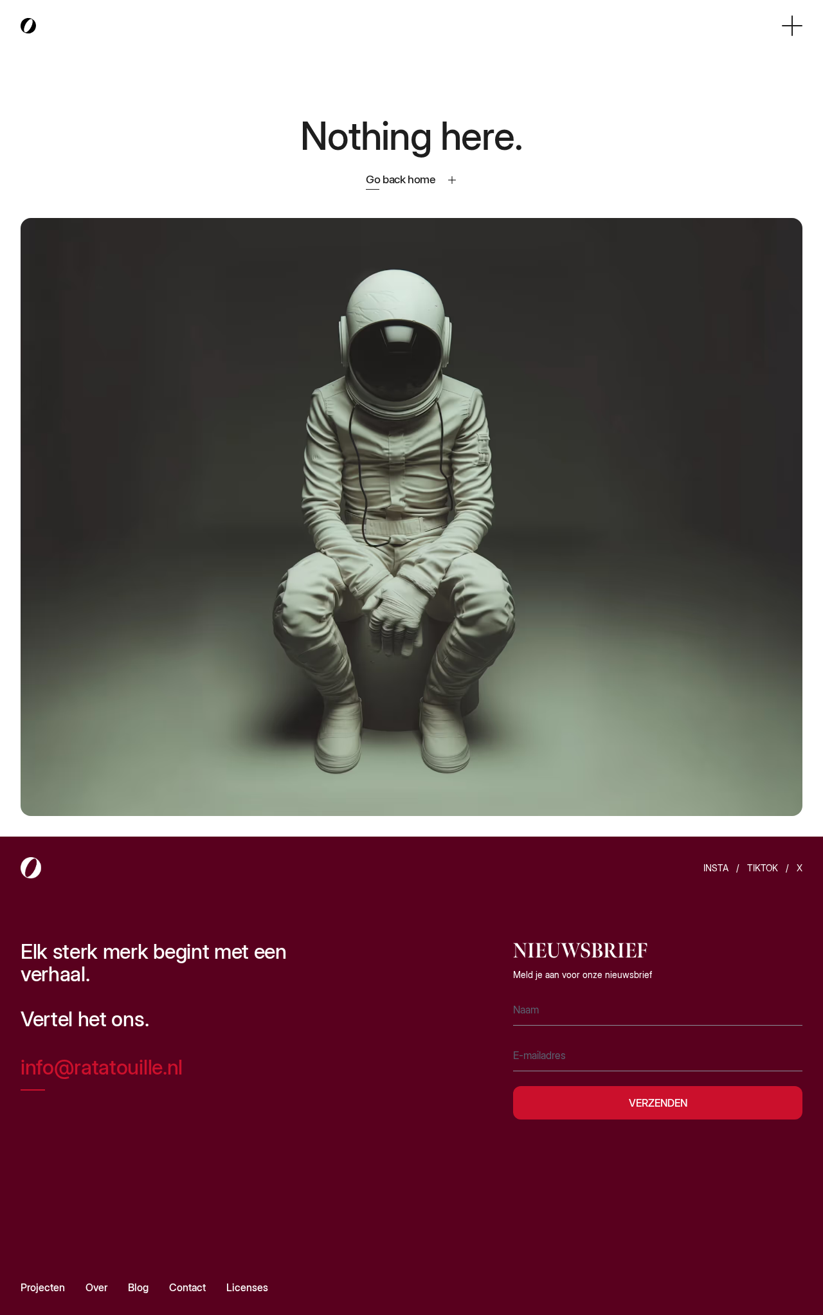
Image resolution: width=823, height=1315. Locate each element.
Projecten (43, 1287)
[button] (792, 25)
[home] (28, 26)
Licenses (247, 1287)
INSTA (715, 867)
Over (96, 1287)
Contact (187, 1287)
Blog (138, 1287)
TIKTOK (762, 867)
